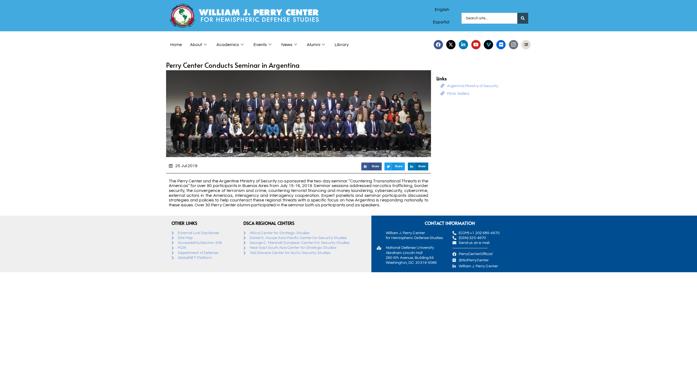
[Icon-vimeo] (488, 44)
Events (260, 44)
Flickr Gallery (458, 94)
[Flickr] (501, 44)
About (196, 44)
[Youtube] (476, 44)
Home (176, 44)
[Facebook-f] (438, 44)
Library (342, 44)
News (286, 44)
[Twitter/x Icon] (451, 44)
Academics (227, 44)
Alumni (313, 44)
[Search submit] (522, 18)
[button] (371, 166)
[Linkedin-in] (463, 44)
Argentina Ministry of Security (472, 86)
